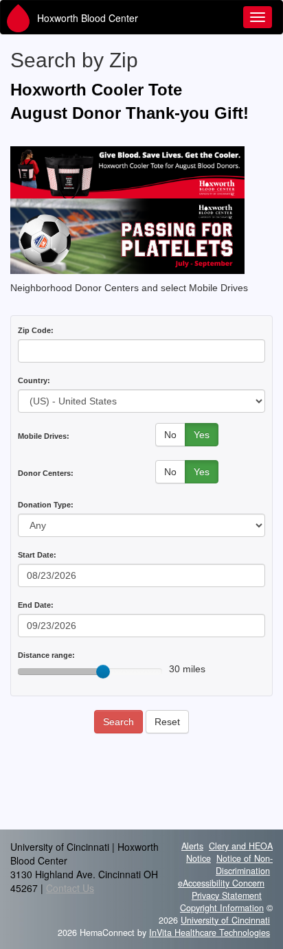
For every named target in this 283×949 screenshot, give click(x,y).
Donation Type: (45, 505)
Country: (34, 380)
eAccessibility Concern (221, 883)
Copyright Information (222, 908)
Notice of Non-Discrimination (244, 864)
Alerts (192, 846)
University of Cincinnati (225, 920)
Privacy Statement (227, 895)
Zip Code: (36, 330)
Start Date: (37, 555)
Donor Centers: (45, 473)
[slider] (103, 671)
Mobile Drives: (43, 436)
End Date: (36, 605)
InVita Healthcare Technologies (209, 932)
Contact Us (70, 888)
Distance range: (46, 655)
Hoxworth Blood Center (87, 18)
